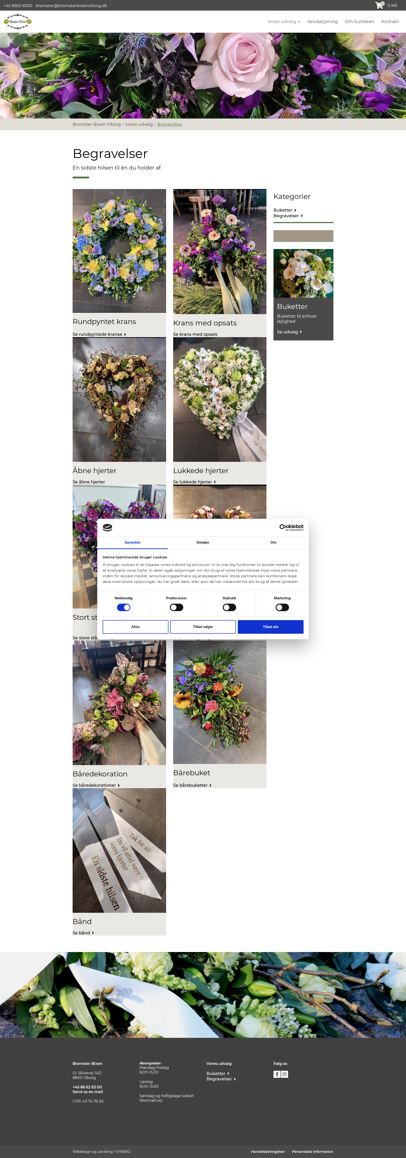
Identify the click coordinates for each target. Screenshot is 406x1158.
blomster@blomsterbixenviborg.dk (71, 5)
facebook (277, 1074)
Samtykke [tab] (133, 543)
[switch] (176, 607)
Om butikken (359, 21)
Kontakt (390, 21)
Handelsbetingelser (268, 1152)
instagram (284, 1074)
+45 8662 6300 (18, 5)
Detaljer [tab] (203, 543)
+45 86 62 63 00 (87, 1087)
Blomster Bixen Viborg (97, 124)
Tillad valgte (203, 627)
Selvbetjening (322, 21)
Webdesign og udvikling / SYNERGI (102, 1152)
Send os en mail (88, 1092)
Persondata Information (312, 1152)
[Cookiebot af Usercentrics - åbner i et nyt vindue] (283, 527)
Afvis (135, 627)
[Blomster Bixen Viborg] (18, 21)
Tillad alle (270, 627)
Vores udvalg (283, 21)
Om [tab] (273, 543)
